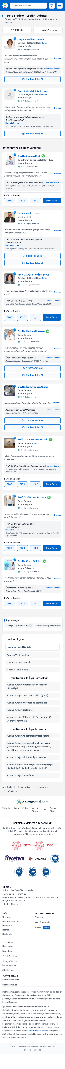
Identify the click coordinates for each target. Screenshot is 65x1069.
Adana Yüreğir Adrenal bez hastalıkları (27, 702)
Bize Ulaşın (7, 951)
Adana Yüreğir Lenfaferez (20, 775)
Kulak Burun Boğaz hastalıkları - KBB (35, 159)
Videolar (6, 808)
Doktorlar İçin (41, 917)
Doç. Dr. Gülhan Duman (31, 39)
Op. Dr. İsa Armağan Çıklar (33, 386)
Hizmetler (6, 929)
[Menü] (60, 6)
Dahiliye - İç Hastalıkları (29, 42)
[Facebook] (25, 1050)
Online (25, 808)
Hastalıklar (7, 925)
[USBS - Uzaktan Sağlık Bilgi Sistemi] (44, 845)
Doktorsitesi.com (10, 979)
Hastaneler (7, 934)
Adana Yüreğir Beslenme (20, 709)
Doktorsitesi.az (9, 984)
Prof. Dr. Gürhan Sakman (32, 497)
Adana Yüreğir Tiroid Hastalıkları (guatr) (27, 695)
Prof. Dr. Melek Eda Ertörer (33, 90)
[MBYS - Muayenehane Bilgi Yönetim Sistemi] (21, 845)
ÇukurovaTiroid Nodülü (19, 662)
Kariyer (42, 927)
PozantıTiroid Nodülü (18, 669)
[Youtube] (40, 1050)
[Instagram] (35, 1050)
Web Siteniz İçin (42, 922)
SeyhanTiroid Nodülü (18, 655)
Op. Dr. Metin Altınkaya (31, 331)
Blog (16, 808)
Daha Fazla (51, 200)
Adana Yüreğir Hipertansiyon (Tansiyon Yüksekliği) (27, 686)
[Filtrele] (52, 6)
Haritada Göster (53, 69)
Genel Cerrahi (24, 216)
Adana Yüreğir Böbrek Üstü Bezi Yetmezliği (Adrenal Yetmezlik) (29, 719)
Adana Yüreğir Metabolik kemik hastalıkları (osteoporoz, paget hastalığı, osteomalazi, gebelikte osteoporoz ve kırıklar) (29, 746)
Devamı (57, 58)
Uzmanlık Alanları (10, 921)
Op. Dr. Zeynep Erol (29, 155)
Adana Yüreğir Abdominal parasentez (26, 757)
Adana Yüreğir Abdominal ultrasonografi (28, 735)
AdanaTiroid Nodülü (19, 646)
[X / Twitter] (30, 1050)
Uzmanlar (6, 917)
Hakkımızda (7, 946)
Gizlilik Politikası (9, 956)
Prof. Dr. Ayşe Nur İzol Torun (33, 274)
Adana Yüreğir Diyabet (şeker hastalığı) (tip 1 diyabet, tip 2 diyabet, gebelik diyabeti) (30, 766)
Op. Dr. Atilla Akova (29, 213)
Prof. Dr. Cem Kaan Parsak (33, 439)
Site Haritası (8, 970)
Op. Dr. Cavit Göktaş (29, 561)
